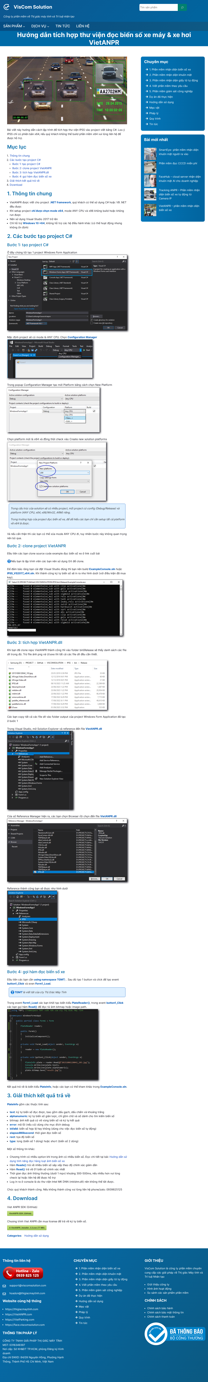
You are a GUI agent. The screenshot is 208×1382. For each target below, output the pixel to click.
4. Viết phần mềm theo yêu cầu (168, 85)
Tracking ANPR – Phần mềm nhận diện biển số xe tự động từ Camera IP (179, 194)
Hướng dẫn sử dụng (36, 1235)
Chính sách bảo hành (160, 1308)
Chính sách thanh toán (161, 1316)
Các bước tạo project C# (25, 159)
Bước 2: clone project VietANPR (32, 168)
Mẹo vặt (154, 107)
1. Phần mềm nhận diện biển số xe (170, 69)
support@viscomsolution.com (27, 1285)
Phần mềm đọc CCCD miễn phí (178, 163)
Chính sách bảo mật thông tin (165, 1312)
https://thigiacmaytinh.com (21, 1309)
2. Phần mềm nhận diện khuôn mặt (170, 74)
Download (16, 184)
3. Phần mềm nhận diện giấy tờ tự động (173, 80)
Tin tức (153, 124)
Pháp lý (153, 113)
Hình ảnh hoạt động (159, 1288)
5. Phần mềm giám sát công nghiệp (171, 91)
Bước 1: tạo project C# (26, 164)
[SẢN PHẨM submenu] (24, 26)
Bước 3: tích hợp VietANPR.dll (30, 172)
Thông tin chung (20, 155)
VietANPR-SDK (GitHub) (20, 1213)
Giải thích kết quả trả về (24, 180)
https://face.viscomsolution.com (25, 1324)
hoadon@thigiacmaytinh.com (27, 1293)
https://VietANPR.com (18, 1314)
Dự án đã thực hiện (161, 96)
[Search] (182, 7)
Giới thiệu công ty (158, 1284)
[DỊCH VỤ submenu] (48, 26)
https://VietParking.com (19, 1319)
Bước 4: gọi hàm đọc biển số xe (32, 176)
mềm (185, 1292)
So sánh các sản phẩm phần (164, 1292)
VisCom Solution (33, 7)
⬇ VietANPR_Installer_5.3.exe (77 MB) (27, 1227)
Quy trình (155, 118)
